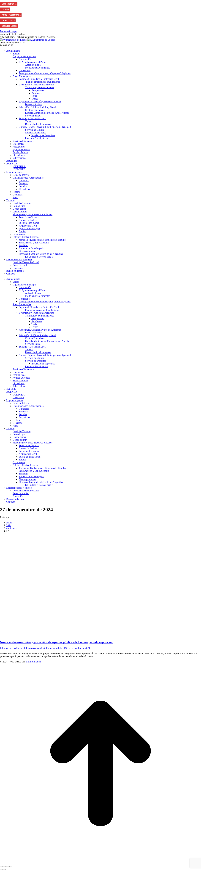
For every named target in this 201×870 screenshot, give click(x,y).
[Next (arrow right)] (4, 869)
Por (55, 648)
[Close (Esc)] (1, 866)
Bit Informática (33, 661)
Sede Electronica (9, 4)
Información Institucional (12, 648)
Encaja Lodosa (8, 20)
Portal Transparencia (11, 15)
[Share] (4, 866)
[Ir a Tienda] (100, 863)
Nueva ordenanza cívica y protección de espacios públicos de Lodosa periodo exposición (56, 642)
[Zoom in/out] (10, 866)
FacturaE (5, 9)
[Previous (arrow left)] (1, 869)
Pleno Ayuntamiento (36, 648)
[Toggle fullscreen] (7, 866)
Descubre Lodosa (9, 26)
